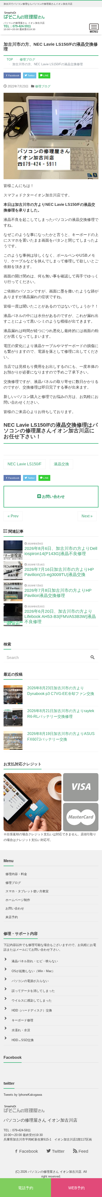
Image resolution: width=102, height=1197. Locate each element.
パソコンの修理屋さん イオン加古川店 (54, 1171)
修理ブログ (43, 86)
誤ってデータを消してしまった (33, 991)
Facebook (13, 75)
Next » (87, 516)
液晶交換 (61, 464)
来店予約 (11, 917)
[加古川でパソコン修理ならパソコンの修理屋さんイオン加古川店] (25, 15)
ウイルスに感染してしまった (32, 1000)
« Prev (13, 516)
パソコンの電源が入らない (30, 981)
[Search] (92, 657)
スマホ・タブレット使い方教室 (27, 891)
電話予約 (25, 1188)
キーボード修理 (22, 1020)
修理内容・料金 (16, 874)
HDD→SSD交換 (23, 1040)
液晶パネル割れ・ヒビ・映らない (35, 961)
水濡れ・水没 (21, 1030)
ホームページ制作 (17, 900)
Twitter (31, 75)
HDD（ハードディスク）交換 (32, 1010)
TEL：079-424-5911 (17, 26)
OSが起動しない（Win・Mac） (33, 971)
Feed (82, 1151)
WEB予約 (76, 1188)
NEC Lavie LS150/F (25, 464)
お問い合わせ (53, 497)
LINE (45, 75)
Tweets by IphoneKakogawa (23, 1094)
